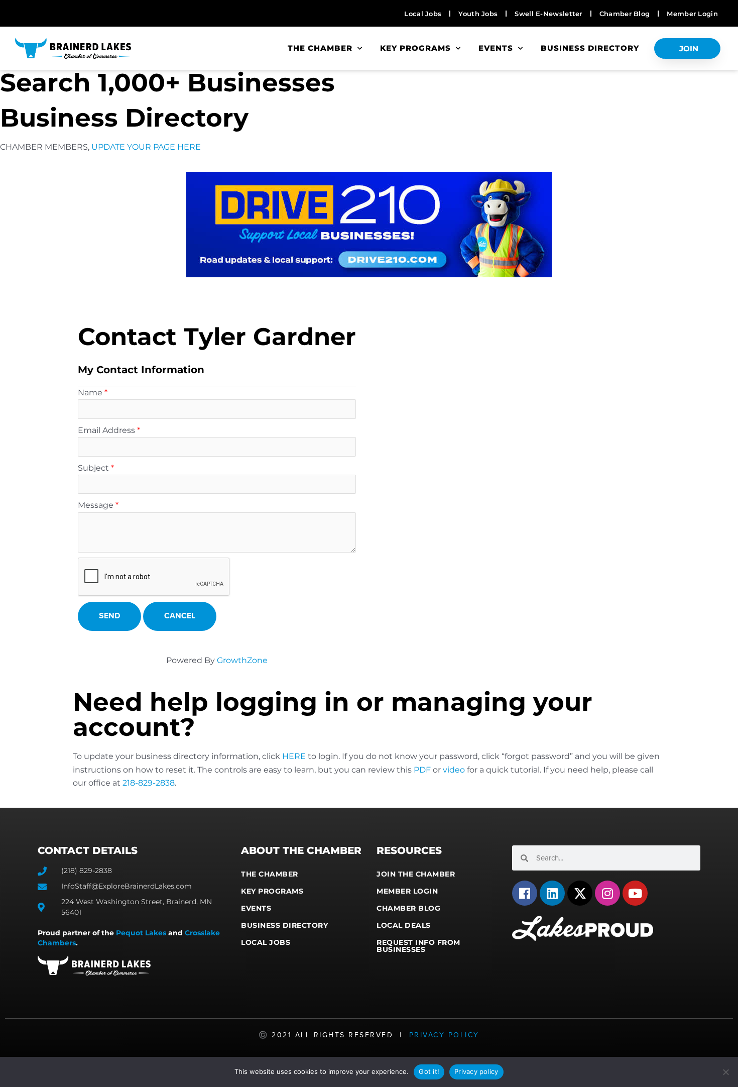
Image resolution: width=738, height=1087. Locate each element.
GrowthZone (242, 660)
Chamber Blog (408, 908)
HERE (294, 756)
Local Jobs (265, 942)
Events (495, 48)
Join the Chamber (416, 874)
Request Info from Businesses (418, 946)
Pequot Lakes (141, 932)
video (454, 770)
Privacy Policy (444, 1035)
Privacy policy (476, 1071)
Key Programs (415, 48)
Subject (93, 468)
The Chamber (320, 48)
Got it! (429, 1071)
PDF (422, 770)
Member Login (407, 891)
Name (90, 392)
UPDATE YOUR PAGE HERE (146, 147)
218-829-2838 (148, 783)
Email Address (106, 430)
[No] (725, 1072)
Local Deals (404, 925)
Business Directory (590, 48)
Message (95, 505)
